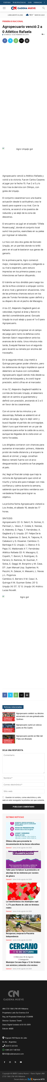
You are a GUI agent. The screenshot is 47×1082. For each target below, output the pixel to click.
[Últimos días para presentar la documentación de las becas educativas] (23, 831)
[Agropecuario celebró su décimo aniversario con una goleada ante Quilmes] (8, 716)
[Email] (21, 40)
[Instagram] (10, 1062)
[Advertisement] (23, 70)
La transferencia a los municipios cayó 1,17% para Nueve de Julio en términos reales (22, 904)
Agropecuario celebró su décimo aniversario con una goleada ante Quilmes (30, 716)
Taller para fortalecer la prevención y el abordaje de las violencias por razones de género (22, 873)
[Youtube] (21, 1062)
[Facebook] (4, 40)
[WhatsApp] (15, 40)
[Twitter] (10, 40)
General (8, 847)
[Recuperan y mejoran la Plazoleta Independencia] (23, 923)
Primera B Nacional (12, 21)
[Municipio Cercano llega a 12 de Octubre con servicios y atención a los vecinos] (23, 952)
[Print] (27, 40)
